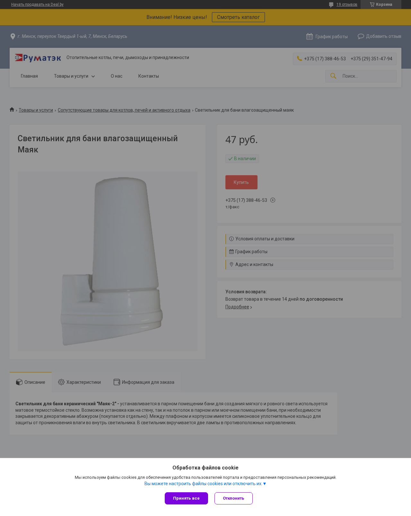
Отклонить (233, 498)
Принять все (186, 498)
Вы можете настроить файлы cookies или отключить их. (203, 483)
